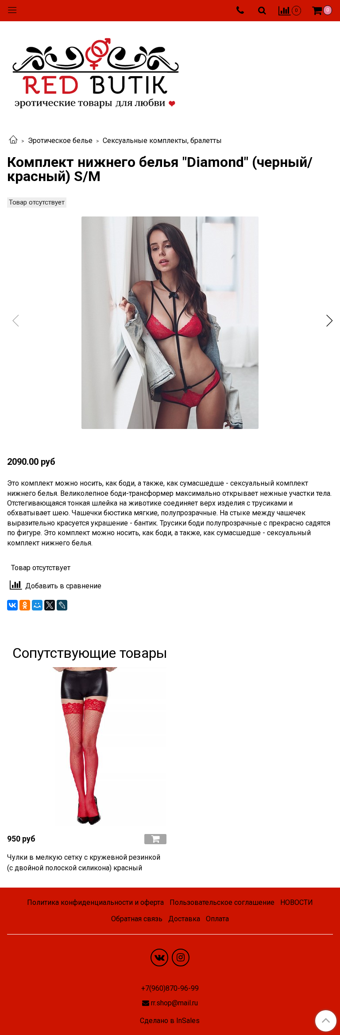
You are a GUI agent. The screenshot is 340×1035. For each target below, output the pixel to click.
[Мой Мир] (37, 605)
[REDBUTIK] (95, 71)
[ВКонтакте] (12, 605)
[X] (49, 605)
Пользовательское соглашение (222, 902)
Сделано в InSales (170, 1020)
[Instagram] (180, 957)
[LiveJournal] (62, 605)
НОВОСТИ (296, 902)
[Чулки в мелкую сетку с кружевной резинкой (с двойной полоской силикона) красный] (86, 746)
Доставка (184, 919)
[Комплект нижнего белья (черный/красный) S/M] (170, 322)
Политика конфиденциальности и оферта (95, 902)
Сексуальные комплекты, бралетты (162, 140)
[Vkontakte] (159, 957)
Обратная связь (136, 919)
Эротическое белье (60, 140)
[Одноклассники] (24, 605)
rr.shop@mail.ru (174, 1003)
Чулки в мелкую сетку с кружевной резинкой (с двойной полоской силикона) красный (83, 862)
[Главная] (13, 140)
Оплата (217, 919)
